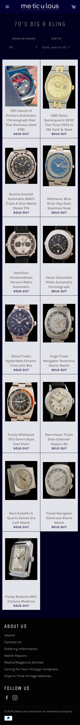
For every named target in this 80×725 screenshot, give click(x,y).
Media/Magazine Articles (23, 662)
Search (9, 635)
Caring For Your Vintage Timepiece (31, 669)
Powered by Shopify (59, 711)
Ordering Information (21, 649)
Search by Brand (23, 38)
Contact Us (12, 642)
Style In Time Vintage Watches (27, 676)
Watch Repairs (15, 656)
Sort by (56, 38)
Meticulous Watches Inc (30, 711)
